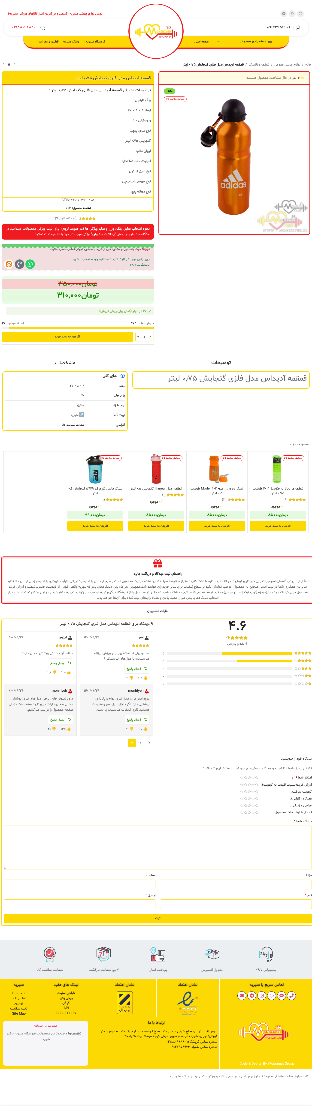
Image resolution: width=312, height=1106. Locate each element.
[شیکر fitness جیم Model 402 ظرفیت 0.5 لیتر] (217, 469)
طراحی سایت (66, 993)
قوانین (18, 1003)
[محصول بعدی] (3, 64)
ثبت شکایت (18, 1008)
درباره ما (18, 993)
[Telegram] (251, 995)
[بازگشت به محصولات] (9, 64)
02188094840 (24, 27)
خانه (308, 64)
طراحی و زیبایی (301, 806)
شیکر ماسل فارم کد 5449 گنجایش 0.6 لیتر (95, 491)
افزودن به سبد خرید (67, 337)
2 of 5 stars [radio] (253, 777)
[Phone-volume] (19, 264)
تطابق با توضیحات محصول (293, 813)
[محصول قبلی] (14, 64)
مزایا (309, 875)
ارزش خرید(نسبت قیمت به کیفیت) (287, 785)
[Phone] (291, 995)
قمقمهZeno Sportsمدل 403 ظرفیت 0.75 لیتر (278, 491)
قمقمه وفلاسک (259, 64)
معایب (150, 875)
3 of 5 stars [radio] (249, 777)
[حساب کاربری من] (298, 27)
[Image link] (187, 1003)
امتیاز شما (303, 778)
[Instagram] (261, 995)
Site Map (19, 1013)
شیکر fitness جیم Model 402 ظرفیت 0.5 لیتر (217, 491)
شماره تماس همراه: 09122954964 (193, 1047)
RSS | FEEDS (66, 1013)
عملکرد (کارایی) (301, 799)
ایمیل (150, 895)
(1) (164, 495)
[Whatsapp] (30, 264)
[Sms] (281, 995)
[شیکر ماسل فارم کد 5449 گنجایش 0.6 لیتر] (95, 469)
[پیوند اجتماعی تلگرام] (283, 13)
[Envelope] (241, 995)
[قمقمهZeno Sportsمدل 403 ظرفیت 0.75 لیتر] (278, 469)
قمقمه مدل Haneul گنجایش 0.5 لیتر (156, 488)
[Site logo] (156, 32)
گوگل (66, 1003)
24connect (276, 1063)
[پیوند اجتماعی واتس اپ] (292, 13)
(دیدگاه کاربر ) (65, 218)
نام (308, 895)
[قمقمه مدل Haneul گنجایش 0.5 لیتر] (156, 469)
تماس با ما (19, 998)
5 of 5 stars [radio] (242, 777)
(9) (285, 500)
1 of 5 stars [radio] (256, 777)
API (66, 1008)
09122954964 (279, 27)
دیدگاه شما (303, 821)
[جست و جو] (42, 27)
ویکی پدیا (66, 998)
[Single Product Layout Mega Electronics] (9, 264)
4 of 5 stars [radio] (245, 777)
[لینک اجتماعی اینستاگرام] (300, 13)
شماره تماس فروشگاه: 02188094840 (191, 1042)
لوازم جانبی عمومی (287, 64)
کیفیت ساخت (302, 792)
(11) (224, 500)
